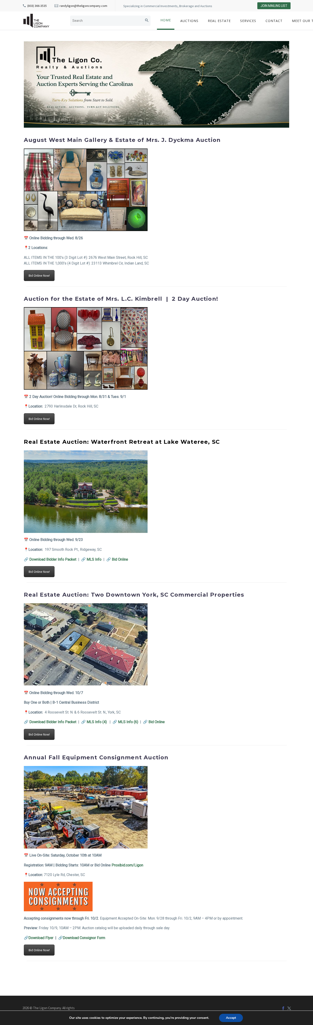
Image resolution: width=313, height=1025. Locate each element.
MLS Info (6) (128, 722)
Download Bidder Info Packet (53, 559)
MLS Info (94, 559)
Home (165, 20)
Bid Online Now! (39, 275)
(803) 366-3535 (37, 6)
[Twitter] (289, 1008)
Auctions (189, 21)
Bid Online (120, 559)
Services (248, 21)
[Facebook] (283, 1008)
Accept (231, 1018)
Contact (274, 21)
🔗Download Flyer (39, 938)
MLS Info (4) (97, 722)
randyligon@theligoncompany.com (83, 6)
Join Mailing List (274, 6)
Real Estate (219, 21)
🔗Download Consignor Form (81, 938)
